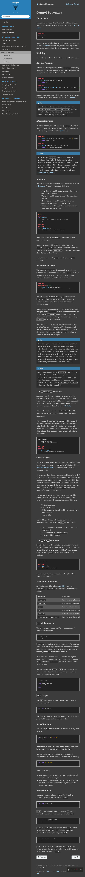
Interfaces (5, 71)
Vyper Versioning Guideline (10, 114)
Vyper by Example (8, 32)
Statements (6, 49)
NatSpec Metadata (8, 77)
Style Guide (6, 111)
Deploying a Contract (9, 91)
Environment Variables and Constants (14, 46)
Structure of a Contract (9, 40)
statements (8, 58)
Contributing (6, 108)
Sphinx (46, 871)
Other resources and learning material (14, 101)
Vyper (16, 3)
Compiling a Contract (9, 85)
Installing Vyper (7, 29)
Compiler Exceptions (9, 88)
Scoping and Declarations (10, 65)
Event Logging (6, 74)
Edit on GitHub (73, 4)
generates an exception (44, 467)
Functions (7, 55)
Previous (42, 857)
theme (57, 871)
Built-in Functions (8, 68)
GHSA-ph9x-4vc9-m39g (46, 172)
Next (75, 857)
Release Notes (6, 105)
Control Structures (8, 52)
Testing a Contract (8, 94)
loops (7, 62)
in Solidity (67, 406)
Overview (5, 22)
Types (4, 43)
